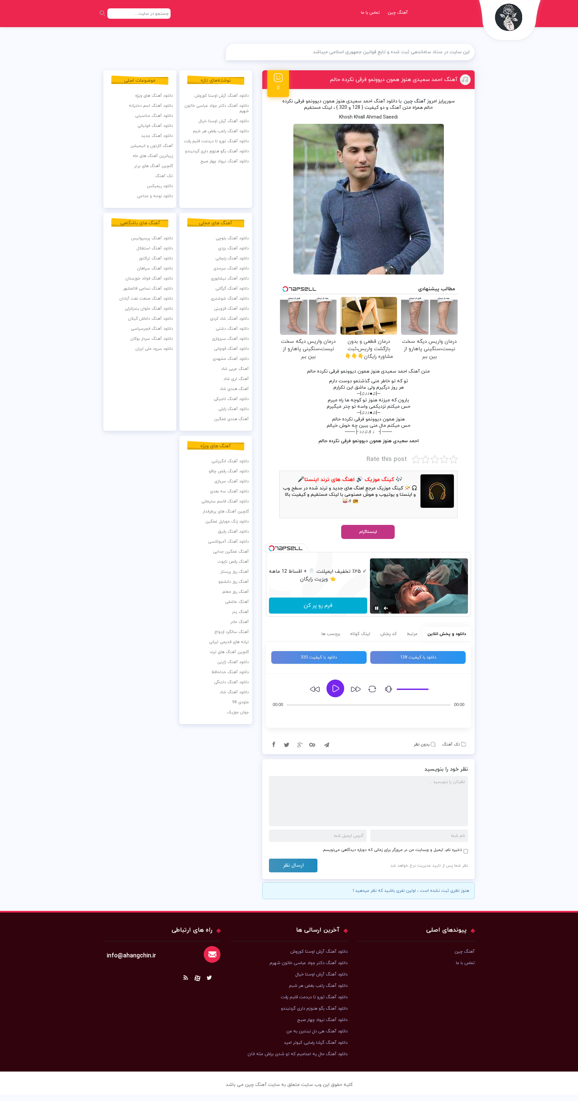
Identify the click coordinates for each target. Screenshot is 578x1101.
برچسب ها (330, 634)
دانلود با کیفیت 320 (319, 657)
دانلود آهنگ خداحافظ (230, 672)
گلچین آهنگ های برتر (153, 166)
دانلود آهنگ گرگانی (232, 288)
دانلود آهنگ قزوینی (231, 308)
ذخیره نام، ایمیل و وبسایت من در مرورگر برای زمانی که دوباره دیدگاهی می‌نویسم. (392, 850)
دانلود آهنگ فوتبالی (155, 126)
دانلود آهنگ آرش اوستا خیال (223, 121)
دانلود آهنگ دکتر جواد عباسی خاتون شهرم (217, 108)
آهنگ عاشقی (237, 602)
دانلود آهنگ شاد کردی (229, 318)
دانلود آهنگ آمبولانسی (228, 541)
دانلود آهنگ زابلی (233, 409)
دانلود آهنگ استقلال (154, 248)
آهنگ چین (398, 13)
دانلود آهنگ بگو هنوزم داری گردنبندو (217, 151)
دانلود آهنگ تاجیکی (231, 399)
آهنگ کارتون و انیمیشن (151, 146)
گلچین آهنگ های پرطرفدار (226, 511)
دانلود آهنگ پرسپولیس (152, 238)
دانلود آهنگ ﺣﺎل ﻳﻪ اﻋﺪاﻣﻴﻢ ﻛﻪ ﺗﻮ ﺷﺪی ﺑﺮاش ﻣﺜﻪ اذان (298, 1054)
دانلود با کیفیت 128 (418, 657)
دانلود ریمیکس (160, 186)
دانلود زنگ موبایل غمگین (227, 521)
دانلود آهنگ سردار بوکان (151, 338)
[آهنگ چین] (510, 22)
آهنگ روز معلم (235, 592)
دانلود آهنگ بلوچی (232, 238)
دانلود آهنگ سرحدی (231, 268)
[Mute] (386, 608)
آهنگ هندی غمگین (231, 419)
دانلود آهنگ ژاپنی (233, 662)
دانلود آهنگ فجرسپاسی (152, 328)
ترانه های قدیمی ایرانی (229, 642)
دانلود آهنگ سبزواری (230, 338)
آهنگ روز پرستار (234, 571)
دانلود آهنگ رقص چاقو (229, 471)
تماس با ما (370, 13)
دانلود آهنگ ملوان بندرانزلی (149, 308)
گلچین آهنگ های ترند (229, 652)
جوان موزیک (238, 712)
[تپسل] (271, 548)
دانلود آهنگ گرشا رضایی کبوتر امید (316, 1043)
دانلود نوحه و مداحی (155, 196)
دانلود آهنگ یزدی (233, 248)
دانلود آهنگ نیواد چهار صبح (224, 161)
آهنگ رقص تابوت (233, 561)
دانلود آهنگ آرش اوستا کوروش (222, 95)
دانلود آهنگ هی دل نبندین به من (317, 1031)
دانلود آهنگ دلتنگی (231, 682)
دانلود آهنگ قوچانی (231, 348)
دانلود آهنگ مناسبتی (154, 116)
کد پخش (388, 634)
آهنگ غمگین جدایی (231, 551)
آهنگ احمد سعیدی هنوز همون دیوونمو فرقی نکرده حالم (394, 79)
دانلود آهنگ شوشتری (230, 298)
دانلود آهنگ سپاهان (155, 268)
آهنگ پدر (240, 612)
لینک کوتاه (360, 634)
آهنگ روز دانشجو (233, 581)
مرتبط (412, 634)
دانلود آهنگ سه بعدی (229, 491)
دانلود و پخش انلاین (446, 634)
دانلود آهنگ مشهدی (231, 359)
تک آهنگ (451, 744)
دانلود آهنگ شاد (234, 692)
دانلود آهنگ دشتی (232, 328)
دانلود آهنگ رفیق (233, 531)
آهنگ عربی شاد (235, 369)
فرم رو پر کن (318, 605)
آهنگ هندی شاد (234, 389)
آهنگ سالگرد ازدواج (231, 632)
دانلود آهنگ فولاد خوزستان (149, 278)
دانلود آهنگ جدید (157, 136)
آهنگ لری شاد (236, 379)
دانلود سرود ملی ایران (154, 348)
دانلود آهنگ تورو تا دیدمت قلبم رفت (216, 141)
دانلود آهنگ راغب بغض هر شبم (221, 131)
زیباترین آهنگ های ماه (153, 156)
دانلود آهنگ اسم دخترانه (151, 105)
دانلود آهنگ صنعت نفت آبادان (146, 298)
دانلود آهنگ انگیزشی (230, 461)
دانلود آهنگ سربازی (231, 481)
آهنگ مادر (239, 622)
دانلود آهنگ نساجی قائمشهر (148, 288)
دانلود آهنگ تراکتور (156, 258)
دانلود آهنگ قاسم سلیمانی (225, 501)
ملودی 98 (240, 702)
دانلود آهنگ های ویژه (154, 95)
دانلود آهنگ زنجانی (232, 258)
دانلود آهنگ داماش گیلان (150, 318)
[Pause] (377, 608)
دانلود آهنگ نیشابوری (230, 278)
